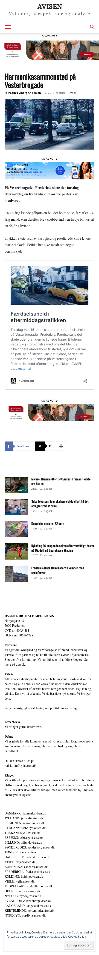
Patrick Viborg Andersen (24, 92)
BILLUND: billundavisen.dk (23, 842)
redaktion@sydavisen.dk (20, 765)
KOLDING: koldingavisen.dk (24, 876)
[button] (7, 27)
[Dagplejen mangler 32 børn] (16, 529)
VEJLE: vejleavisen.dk (20, 881)
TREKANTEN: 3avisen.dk (22, 832)
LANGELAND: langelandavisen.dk (28, 905)
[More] (61, 446)
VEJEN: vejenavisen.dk (20, 862)
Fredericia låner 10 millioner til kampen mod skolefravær (57, 570)
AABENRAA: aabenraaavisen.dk (26, 866)
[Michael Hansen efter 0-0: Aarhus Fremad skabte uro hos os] (16, 485)
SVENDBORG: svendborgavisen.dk (28, 901)
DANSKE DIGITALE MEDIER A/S (29, 615)
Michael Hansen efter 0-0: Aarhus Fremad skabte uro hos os (60, 481)
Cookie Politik (77, 937)
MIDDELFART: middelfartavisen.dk (29, 886)
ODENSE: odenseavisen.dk (22, 891)
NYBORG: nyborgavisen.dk (23, 896)
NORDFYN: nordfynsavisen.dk (25, 915)
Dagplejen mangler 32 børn (47, 523)
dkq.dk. (21, 664)
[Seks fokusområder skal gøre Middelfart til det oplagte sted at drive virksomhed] (16, 507)
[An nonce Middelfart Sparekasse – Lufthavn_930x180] (49, 50)
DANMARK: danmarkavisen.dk (25, 813)
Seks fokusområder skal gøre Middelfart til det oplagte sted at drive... (60, 503)
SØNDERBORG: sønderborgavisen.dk (30, 847)
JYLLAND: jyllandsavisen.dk (24, 818)
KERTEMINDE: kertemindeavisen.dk (29, 910)
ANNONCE (49, 158)
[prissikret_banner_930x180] (49, 170)
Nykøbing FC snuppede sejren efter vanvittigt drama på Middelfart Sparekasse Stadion (62, 548)
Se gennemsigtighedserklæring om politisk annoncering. (41, 708)
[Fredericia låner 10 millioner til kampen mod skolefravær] (16, 574)
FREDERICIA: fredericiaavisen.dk (27, 871)
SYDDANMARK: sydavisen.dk (25, 828)
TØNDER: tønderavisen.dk (22, 852)
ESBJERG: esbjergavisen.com (24, 837)
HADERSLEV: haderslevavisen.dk (27, 857)
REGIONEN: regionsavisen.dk (25, 823)
